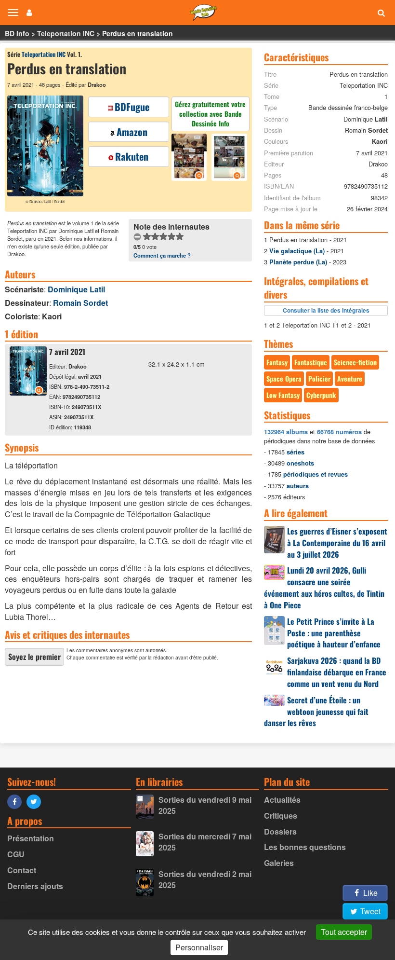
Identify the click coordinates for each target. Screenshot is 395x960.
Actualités (282, 799)
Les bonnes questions (305, 846)
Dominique (76, 289)
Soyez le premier (34, 656)
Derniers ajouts (35, 885)
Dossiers (280, 831)
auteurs (298, 485)
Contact (21, 870)
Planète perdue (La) (298, 262)
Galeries (279, 862)
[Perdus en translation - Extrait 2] (228, 158)
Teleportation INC (65, 33)
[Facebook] (16, 801)
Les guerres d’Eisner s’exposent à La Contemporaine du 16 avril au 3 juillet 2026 (337, 542)
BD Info (17, 33)
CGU (16, 854)
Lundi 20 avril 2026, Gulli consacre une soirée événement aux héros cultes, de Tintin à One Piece (324, 587)
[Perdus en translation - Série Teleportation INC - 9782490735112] (28, 392)
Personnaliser (199, 947)
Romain (80, 302)
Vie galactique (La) (297, 251)
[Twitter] (36, 801)
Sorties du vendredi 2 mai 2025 (204, 879)
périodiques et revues (315, 474)
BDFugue (132, 106)
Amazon (132, 131)
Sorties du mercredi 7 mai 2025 (204, 842)
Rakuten (131, 156)
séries (295, 452)
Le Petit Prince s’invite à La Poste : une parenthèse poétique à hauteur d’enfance (334, 633)
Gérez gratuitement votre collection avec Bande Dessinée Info (210, 113)
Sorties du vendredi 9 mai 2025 (204, 805)
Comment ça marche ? (162, 255)
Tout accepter (344, 931)
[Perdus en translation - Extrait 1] (190, 158)
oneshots (300, 463)
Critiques (280, 815)
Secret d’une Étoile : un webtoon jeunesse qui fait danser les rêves (316, 711)
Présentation (30, 838)
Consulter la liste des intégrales (326, 310)
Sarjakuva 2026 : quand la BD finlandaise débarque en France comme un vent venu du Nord (336, 672)
